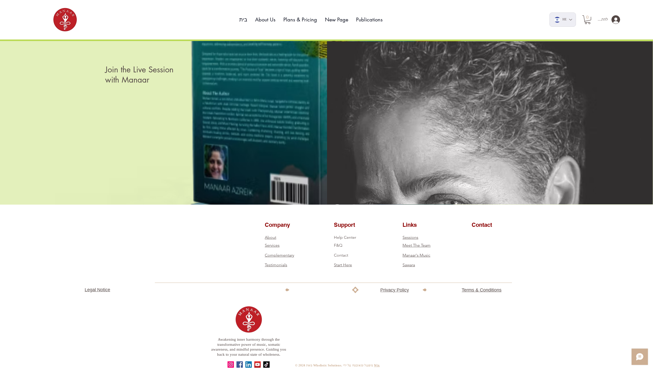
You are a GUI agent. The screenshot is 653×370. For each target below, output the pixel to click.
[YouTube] (257, 364)
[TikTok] (266, 364)
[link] (587, 19)
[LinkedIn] (248, 364)
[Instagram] (231, 364)
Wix (377, 365)
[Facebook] (239, 364)
